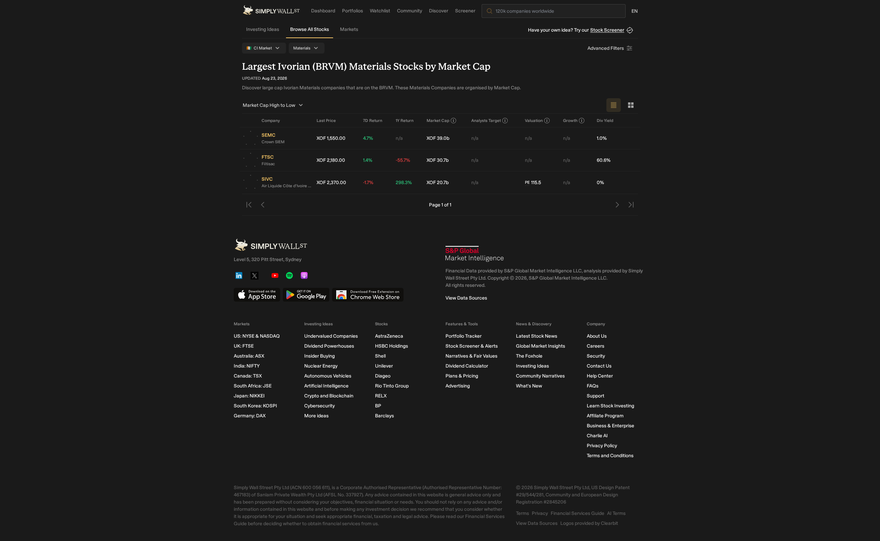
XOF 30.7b (438, 160)
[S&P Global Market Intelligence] (475, 254)
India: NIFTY (247, 366)
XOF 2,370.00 (331, 182)
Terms (522, 513)
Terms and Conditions (610, 456)
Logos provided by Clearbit (589, 523)
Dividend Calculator (467, 366)
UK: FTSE (244, 346)
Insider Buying (319, 356)
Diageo (382, 376)
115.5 (533, 182)
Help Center (600, 376)
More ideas (316, 416)
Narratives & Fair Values (471, 356)
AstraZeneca (389, 336)
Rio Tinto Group (392, 386)
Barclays (384, 416)
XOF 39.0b (438, 138)
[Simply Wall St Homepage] (271, 10)
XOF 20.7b (438, 182)
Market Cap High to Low (269, 105)
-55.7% (403, 160)
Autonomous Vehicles (327, 376)
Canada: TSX (248, 376)
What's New (529, 386)
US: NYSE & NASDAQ (257, 336)
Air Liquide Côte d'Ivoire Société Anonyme (286, 185)
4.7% (368, 138)
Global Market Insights (540, 346)
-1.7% (368, 182)
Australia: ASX (249, 356)
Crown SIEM (273, 141)
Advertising (458, 386)
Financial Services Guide (577, 513)
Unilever (384, 366)
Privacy (540, 513)
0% (600, 182)
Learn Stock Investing (610, 406)
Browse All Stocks (309, 29)
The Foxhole (529, 356)
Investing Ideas (262, 29)
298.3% (404, 182)
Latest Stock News (536, 336)
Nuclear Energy (321, 366)
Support (595, 396)
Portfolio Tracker (464, 336)
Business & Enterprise (610, 426)
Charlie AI (597, 436)
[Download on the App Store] (257, 295)
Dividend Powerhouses (329, 346)
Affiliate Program (605, 416)
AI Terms (616, 513)
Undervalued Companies (331, 336)
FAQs (592, 386)
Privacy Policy (602, 446)
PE (527, 182)
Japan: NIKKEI (249, 396)
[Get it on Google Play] (306, 295)
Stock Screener (607, 30)
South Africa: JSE (253, 386)
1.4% (367, 160)
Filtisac (268, 163)
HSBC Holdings (391, 346)
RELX (381, 396)
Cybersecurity (319, 406)
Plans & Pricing (462, 376)
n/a (399, 138)
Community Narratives (540, 376)
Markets (349, 29)
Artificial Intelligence (326, 386)
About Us (597, 336)
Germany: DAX (250, 416)
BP (378, 406)
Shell (380, 356)
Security (596, 356)
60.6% (603, 160)
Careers (595, 346)
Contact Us (599, 366)
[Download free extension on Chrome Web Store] (368, 295)
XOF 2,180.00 (331, 160)
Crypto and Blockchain (328, 396)
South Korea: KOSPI (255, 406)
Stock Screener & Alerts (472, 346)
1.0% (602, 138)
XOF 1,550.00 (331, 138)
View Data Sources (466, 298)
